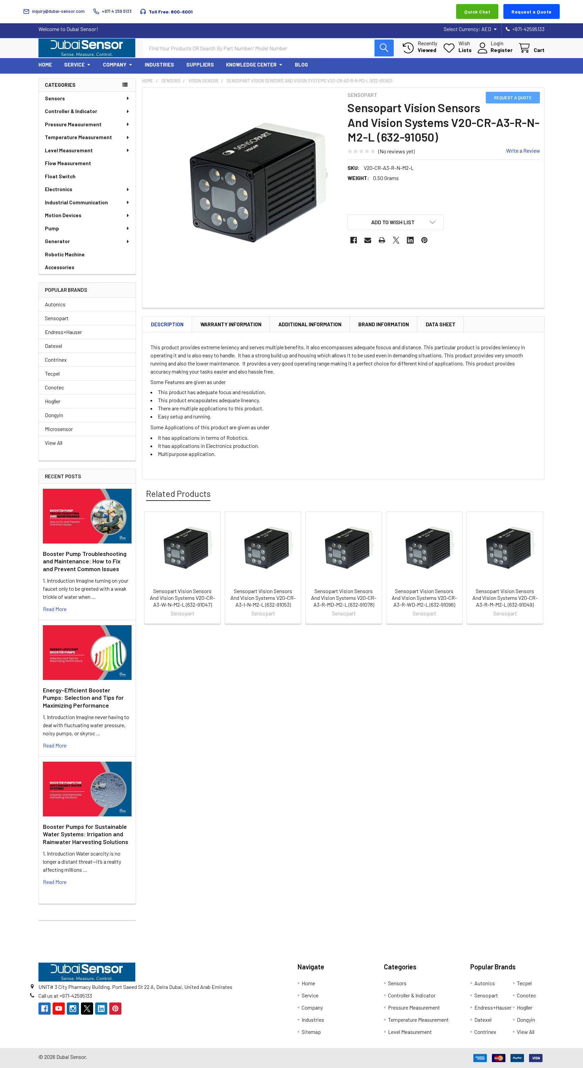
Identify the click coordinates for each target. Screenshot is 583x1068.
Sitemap (311, 1031)
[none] (242, 188)
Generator (57, 241)
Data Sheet (440, 324)
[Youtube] (59, 1008)
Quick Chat (477, 12)
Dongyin (54, 415)
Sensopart (56, 318)
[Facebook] (354, 240)
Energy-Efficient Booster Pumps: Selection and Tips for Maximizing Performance (83, 697)
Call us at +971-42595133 (65, 995)
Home (45, 64)
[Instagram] (73, 1008)
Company (115, 64)
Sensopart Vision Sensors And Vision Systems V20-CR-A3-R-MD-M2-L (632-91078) (343, 598)
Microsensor (59, 429)
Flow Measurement (68, 163)
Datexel (53, 345)
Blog (301, 64)
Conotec (54, 387)
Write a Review (523, 150)
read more (54, 609)
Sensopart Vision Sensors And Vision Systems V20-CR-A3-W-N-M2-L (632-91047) (182, 598)
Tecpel (52, 373)
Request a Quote (531, 12)
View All (53, 442)
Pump (52, 228)
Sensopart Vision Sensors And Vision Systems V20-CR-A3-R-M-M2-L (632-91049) (504, 598)
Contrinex (56, 359)
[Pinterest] (424, 240)
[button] (396, 222)
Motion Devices (63, 215)
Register (501, 50)
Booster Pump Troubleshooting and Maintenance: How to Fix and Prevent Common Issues (85, 561)
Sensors (55, 98)
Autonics (55, 304)
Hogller (52, 401)
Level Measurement (69, 150)
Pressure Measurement (73, 124)
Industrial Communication (76, 202)
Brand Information (383, 324)
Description (167, 324)
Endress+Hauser (63, 332)
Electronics (58, 189)
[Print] (382, 240)
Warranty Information (230, 324)
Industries (159, 64)
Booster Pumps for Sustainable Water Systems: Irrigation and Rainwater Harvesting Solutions (85, 834)
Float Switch (60, 176)
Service (74, 64)
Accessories (59, 267)
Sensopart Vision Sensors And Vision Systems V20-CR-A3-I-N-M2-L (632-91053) (263, 598)
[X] (396, 240)
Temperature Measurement (78, 137)
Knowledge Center (251, 64)
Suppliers (200, 64)
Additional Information (309, 324)
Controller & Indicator (71, 111)
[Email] (368, 240)
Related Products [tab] (178, 493)
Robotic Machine (65, 254)
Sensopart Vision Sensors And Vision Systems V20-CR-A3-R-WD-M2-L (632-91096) (424, 598)
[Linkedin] (410, 240)
